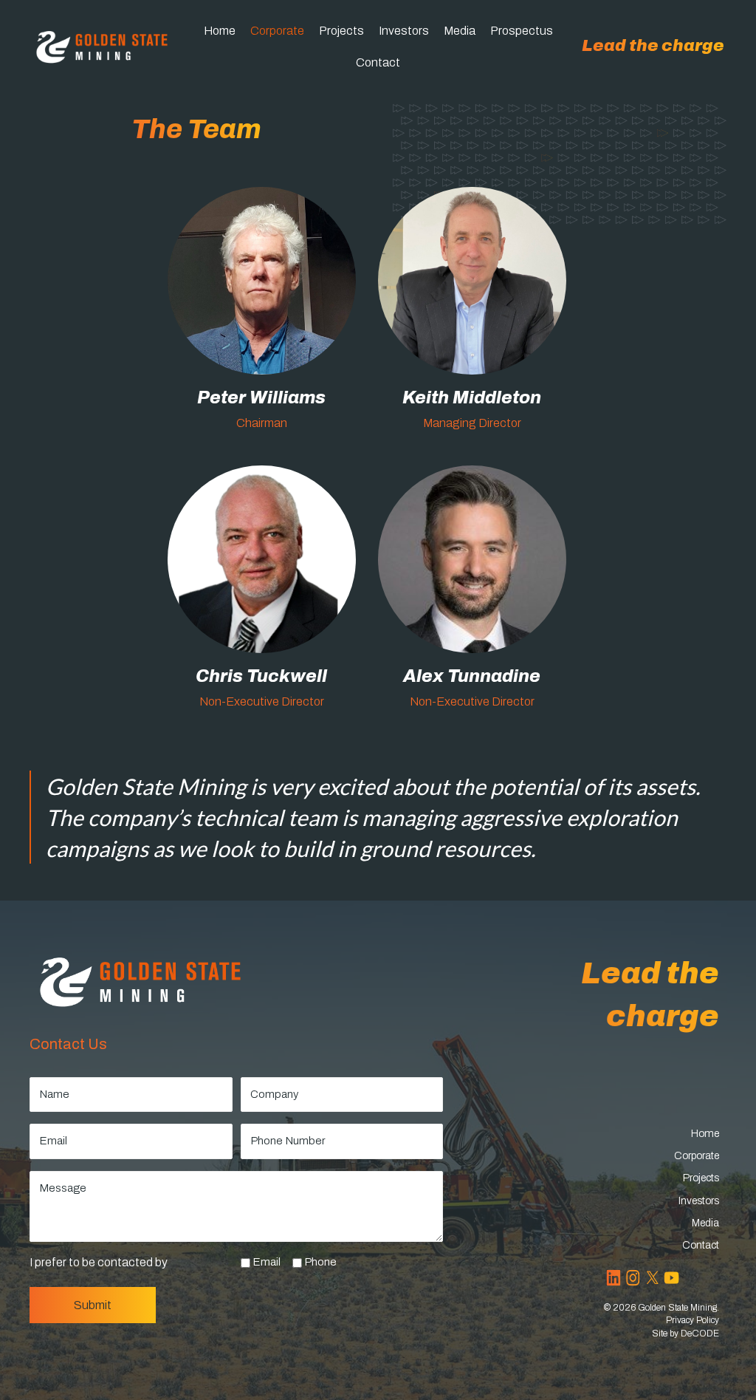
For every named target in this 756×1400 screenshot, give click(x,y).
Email (266, 1262)
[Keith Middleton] (472, 315)
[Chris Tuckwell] (261, 593)
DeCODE (700, 1333)
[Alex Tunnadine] (472, 593)
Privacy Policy (692, 1320)
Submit (92, 1305)
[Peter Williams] (261, 315)
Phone (320, 1262)
